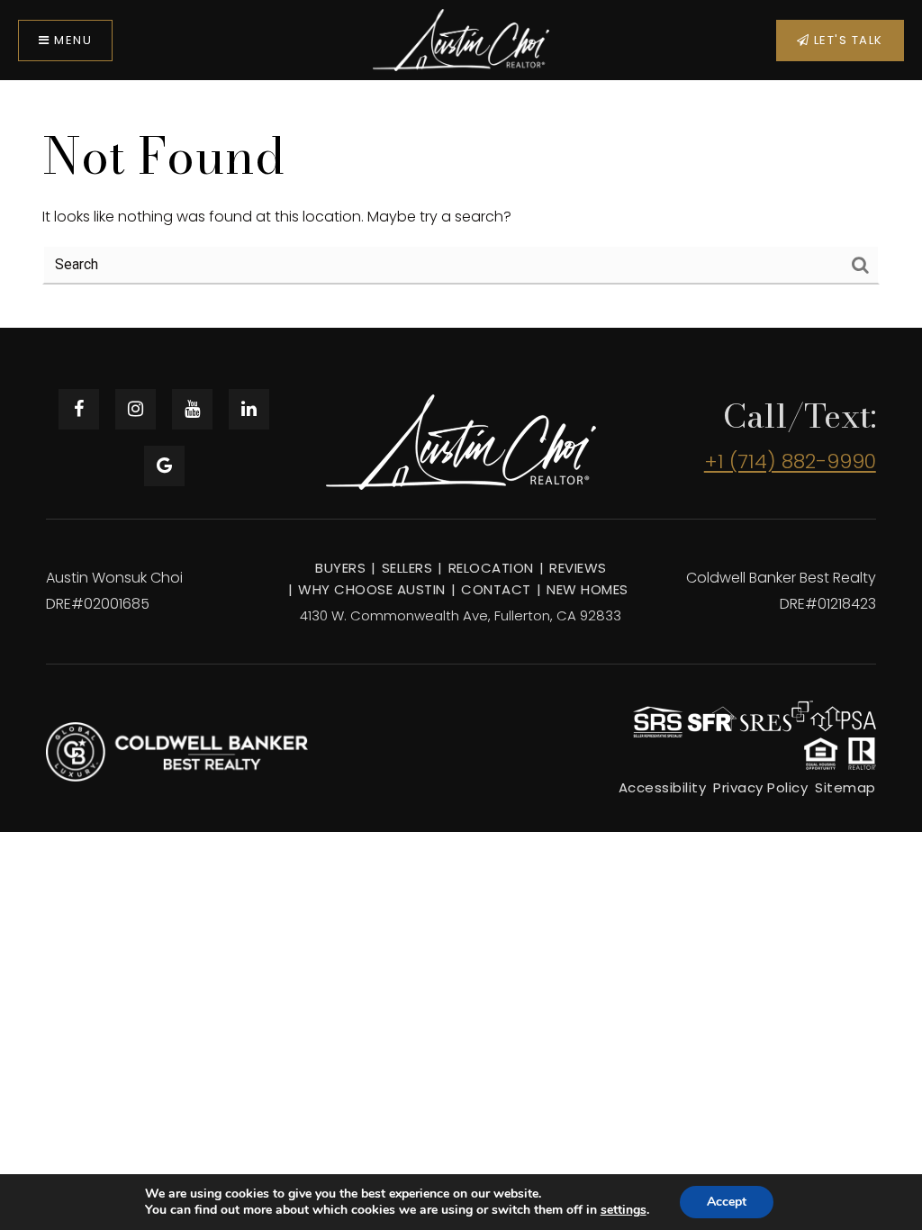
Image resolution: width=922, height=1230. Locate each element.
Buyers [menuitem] (340, 567)
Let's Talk (846, 40)
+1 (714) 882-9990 (790, 461)
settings (623, 1210)
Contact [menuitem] (496, 589)
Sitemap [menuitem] (845, 787)
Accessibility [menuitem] (663, 787)
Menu (71, 40)
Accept (726, 1201)
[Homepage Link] (461, 39)
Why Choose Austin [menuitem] (372, 589)
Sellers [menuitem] (407, 567)
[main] (461, 203)
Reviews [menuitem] (578, 567)
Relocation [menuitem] (491, 567)
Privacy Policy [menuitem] (760, 787)
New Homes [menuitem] (587, 589)
